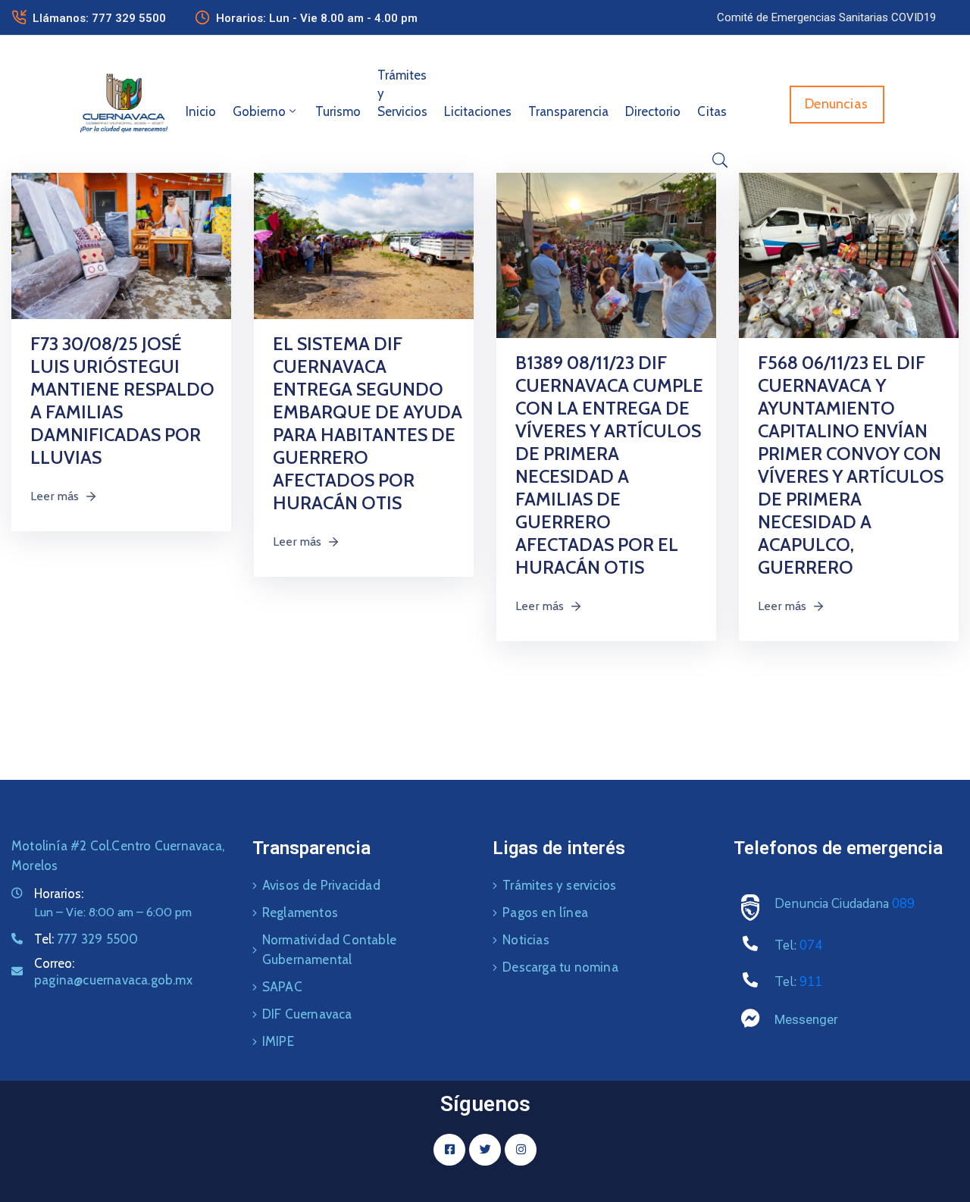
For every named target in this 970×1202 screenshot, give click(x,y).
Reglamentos (300, 912)
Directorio (653, 111)
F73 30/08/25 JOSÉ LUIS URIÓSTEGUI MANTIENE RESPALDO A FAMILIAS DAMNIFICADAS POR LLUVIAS (122, 400)
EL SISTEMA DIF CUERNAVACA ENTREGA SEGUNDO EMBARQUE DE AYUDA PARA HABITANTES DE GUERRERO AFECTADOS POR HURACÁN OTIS (367, 423)
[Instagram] (521, 1150)
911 (810, 982)
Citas (712, 111)
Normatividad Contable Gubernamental (329, 949)
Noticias (525, 939)
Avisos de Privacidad (321, 885)
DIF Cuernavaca (307, 1014)
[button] (826, 17)
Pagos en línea (545, 912)
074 (810, 945)
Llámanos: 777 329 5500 (99, 18)
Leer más (55, 496)
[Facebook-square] (449, 1150)
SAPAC (282, 986)
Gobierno (259, 111)
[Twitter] (485, 1150)
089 (903, 903)
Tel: (86, 939)
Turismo (338, 111)
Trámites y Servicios (402, 93)
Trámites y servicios (559, 885)
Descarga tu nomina (560, 967)
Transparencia (568, 111)
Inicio (201, 111)
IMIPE (278, 1041)
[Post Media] (121, 245)
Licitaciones (478, 111)
